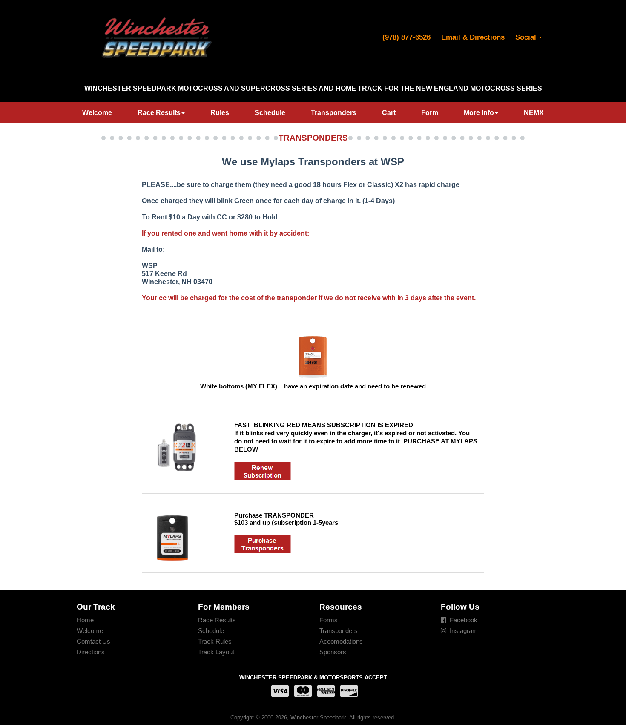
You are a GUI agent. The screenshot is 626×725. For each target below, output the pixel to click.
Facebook (463, 620)
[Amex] (324, 691)
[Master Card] (301, 691)
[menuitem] (97, 112)
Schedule (270, 112)
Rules (219, 112)
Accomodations (341, 641)
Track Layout (216, 652)
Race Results (159, 112)
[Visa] (278, 691)
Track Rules (215, 641)
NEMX (534, 112)
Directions (91, 652)
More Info (479, 112)
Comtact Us (93, 641)
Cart (389, 112)
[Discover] (347, 691)
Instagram (464, 630)
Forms (328, 620)
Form (429, 112)
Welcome (97, 112)
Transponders (333, 112)
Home (85, 620)
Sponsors (332, 652)
